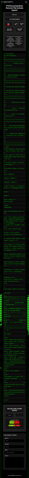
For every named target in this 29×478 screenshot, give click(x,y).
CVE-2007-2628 (9, 29)
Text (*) (6, 455)
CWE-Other (20, 29)
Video (6, 450)
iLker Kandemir (16, 19)
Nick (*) (6, 438)
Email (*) (7, 444)
